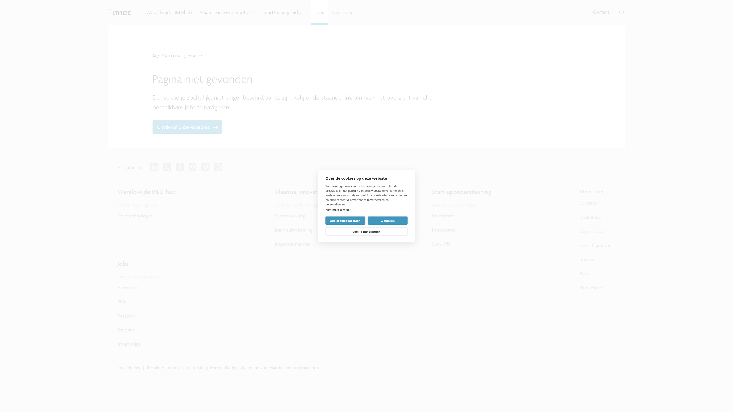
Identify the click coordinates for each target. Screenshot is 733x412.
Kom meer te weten (338, 210)
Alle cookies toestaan (345, 221)
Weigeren (388, 221)
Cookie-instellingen (366, 231)
